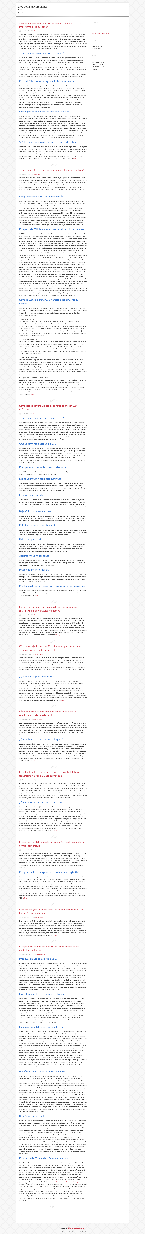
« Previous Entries (25, 1215)
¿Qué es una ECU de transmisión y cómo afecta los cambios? (51, 170)
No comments (38, 31)
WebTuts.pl (83, 1231)
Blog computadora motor (32, 6)
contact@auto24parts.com (100, 33)
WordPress (72, 1231)
